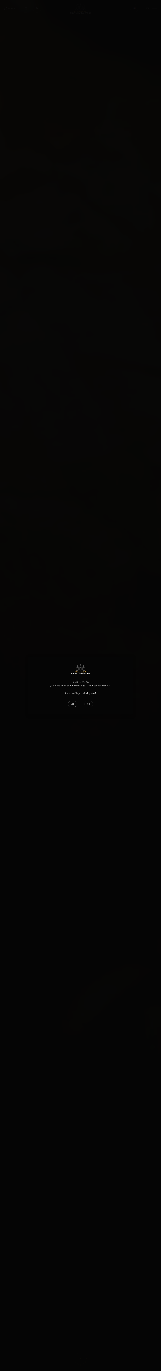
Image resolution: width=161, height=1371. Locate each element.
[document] (80, 685)
